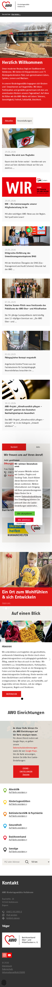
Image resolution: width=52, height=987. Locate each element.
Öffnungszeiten (11, 464)
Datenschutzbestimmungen (25, 747)
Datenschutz (7, 969)
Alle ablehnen (24, 520)
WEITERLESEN (11, 694)
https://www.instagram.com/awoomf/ (4, 955)
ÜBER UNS (6, 603)
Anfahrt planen (13, 918)
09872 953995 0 (14, 911)
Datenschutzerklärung (31, 496)
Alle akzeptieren (24, 513)
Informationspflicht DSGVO (13, 972)
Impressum (7, 966)
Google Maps (31, 751)
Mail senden (13, 475)
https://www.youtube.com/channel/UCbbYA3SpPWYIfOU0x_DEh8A (9, 955)
